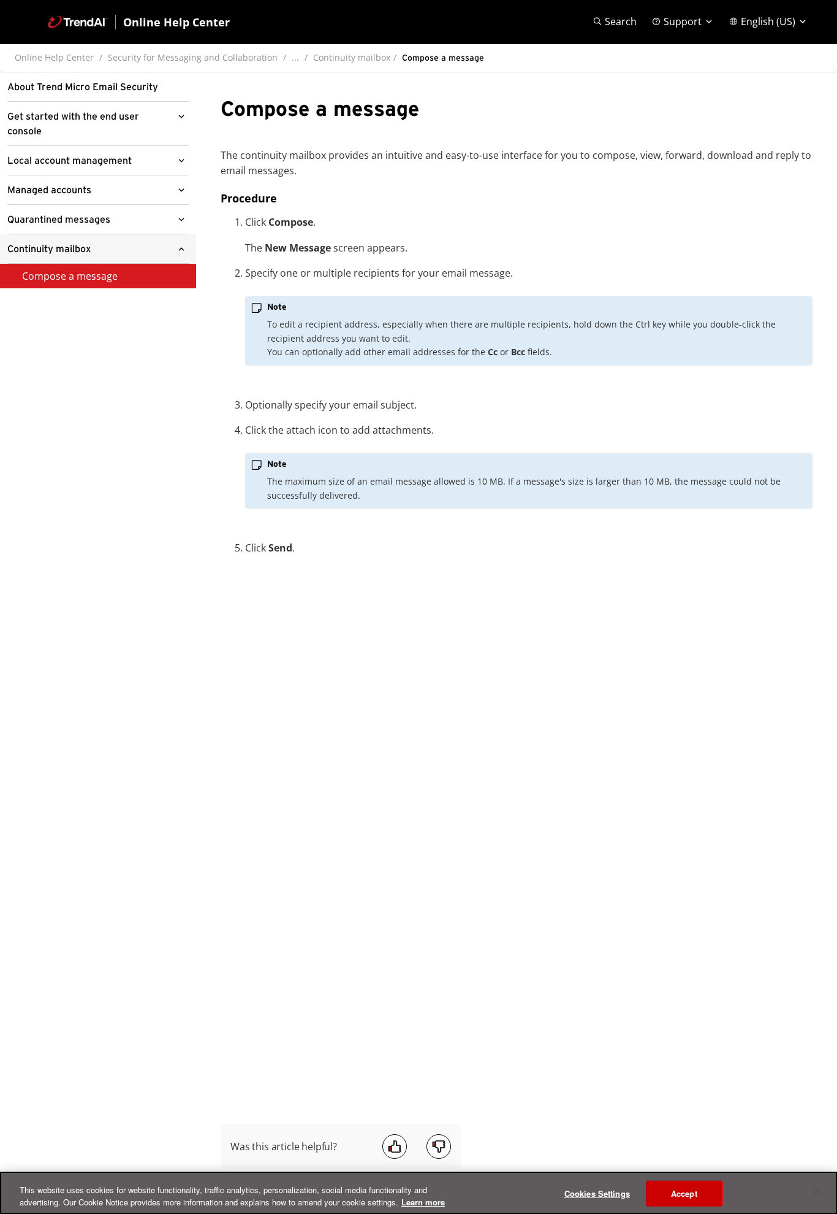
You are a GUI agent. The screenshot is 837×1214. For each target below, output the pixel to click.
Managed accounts (49, 190)
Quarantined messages (58, 220)
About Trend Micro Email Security (82, 87)
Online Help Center (54, 57)
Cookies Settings (597, 1193)
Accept (684, 1193)
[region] (418, 1193)
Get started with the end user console (73, 124)
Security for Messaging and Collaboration (193, 57)
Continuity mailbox (351, 57)
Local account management (69, 161)
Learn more (423, 1201)
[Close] (817, 1191)
